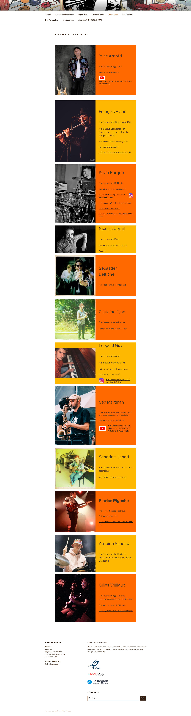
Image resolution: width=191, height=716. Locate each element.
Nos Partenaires (51, 20)
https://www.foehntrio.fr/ (109, 208)
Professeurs (113, 15)
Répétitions (83, 15)
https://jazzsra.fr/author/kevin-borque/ (115, 203)
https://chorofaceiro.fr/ (108, 147)
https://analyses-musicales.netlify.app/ (115, 152)
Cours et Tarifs (98, 15)
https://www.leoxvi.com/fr (109, 374)
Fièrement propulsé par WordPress (58, 711)
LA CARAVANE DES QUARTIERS (90, 20)
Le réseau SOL (68, 20)
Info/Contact (127, 15)
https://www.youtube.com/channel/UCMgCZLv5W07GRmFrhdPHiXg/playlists (119, 428)
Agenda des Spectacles (64, 15)
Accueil (48, 15)
